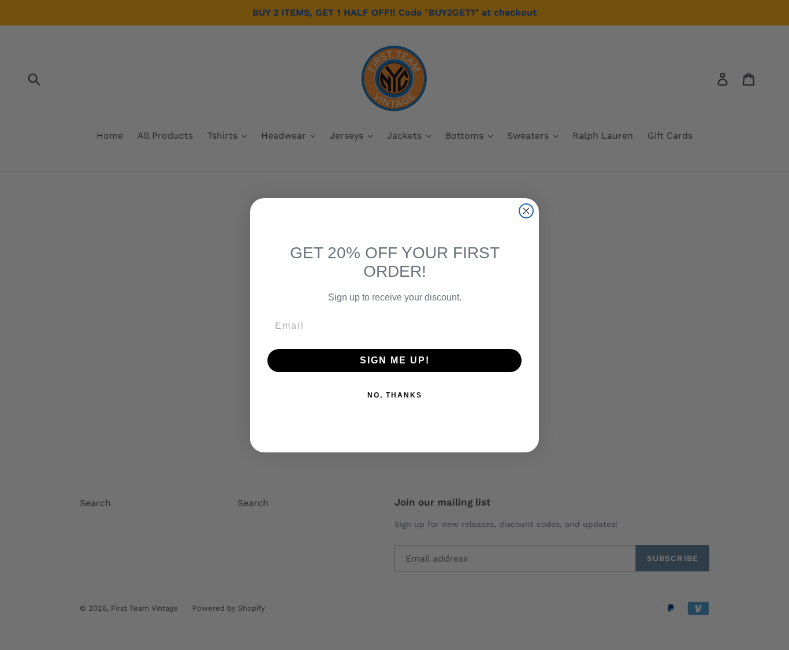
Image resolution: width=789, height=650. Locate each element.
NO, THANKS (394, 395)
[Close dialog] (526, 211)
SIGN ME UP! (395, 360)
